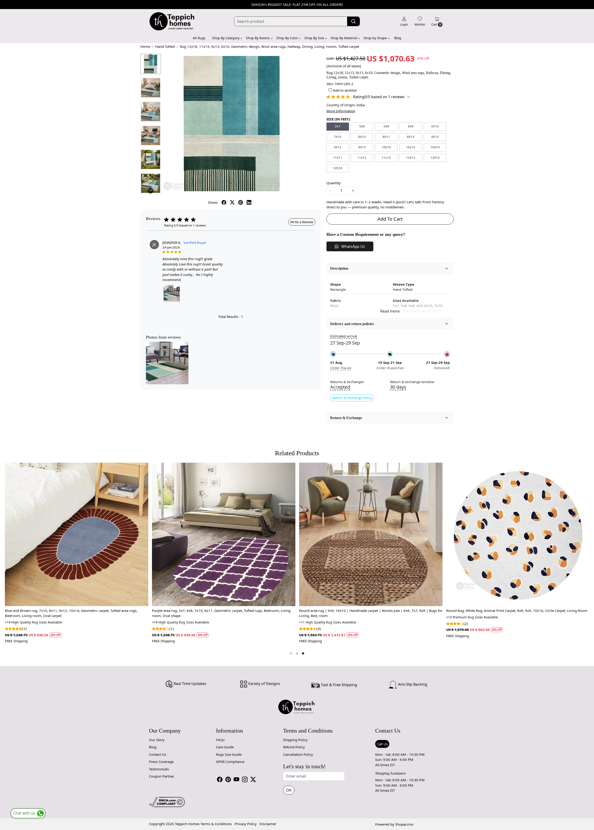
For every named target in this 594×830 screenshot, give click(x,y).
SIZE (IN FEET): (338, 119)
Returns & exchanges (347, 382)
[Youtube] (236, 779)
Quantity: (333, 183)
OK (288, 790)
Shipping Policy (295, 739)
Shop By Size (314, 38)
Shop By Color (287, 38)
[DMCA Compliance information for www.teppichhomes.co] (167, 801)
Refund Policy (294, 747)
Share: (213, 202)
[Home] (172, 21)
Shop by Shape (375, 38)
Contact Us (157, 754)
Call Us (382, 744)
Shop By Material (344, 38)
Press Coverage (161, 761)
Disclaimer (267, 823)
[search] (353, 21)
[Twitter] (253, 779)
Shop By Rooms (258, 38)
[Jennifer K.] (171, 293)
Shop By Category (225, 38)
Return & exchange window (412, 382)
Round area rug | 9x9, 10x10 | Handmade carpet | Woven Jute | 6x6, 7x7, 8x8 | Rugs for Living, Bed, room (110, 613)
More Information (340, 111)
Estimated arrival (343, 336)
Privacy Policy (246, 823)
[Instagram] (245, 779)
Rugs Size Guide (229, 754)
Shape (335, 284)
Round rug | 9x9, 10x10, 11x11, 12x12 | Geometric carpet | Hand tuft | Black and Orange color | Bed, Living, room (399, 613)
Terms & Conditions (216, 823)
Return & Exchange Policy (352, 398)
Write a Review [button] (301, 222)
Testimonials (159, 769)
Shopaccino (404, 824)
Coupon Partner (161, 776)
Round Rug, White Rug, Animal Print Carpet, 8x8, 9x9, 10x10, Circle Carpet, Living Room (256, 610)
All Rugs (199, 38)
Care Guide (225, 747)
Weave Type (403, 284)
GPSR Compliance (230, 761)
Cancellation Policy (298, 754)
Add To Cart (390, 219)
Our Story (157, 739)
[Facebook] (219, 779)
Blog (397, 38)
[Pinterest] (228, 779)
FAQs (220, 739)
